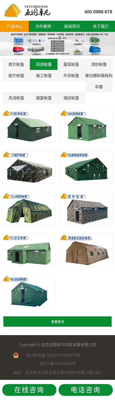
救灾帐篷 (16, 64)
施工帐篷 (44, 75)
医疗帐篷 (16, 75)
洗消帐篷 (16, 98)
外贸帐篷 (71, 75)
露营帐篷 (71, 64)
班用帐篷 (44, 64)
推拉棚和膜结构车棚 (98, 81)
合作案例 (43, 26)
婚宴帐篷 (44, 98)
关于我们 (101, 26)
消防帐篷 (99, 64)
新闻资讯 (72, 26)
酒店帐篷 (71, 98)
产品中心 (14, 26)
